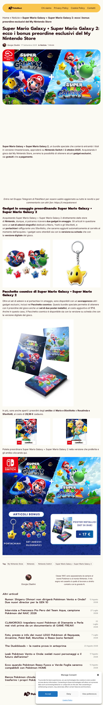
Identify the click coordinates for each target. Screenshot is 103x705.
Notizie (16, 17)
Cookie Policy (67, 700)
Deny (69, 694)
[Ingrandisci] (70, 322)
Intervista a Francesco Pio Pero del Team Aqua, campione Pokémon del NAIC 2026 (42, 612)
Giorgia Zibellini (13, 45)
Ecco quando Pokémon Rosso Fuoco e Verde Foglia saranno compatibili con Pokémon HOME (43, 666)
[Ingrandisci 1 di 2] (47, 243)
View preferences (89, 694)
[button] (98, 675)
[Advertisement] (51, 124)
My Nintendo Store (15, 564)
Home (6, 17)
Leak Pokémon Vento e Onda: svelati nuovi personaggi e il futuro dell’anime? (43, 655)
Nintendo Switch (45, 564)
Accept (48, 694)
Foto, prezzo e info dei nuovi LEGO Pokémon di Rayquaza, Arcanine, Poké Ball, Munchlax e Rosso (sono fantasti (42, 636)
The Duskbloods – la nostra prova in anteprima (35, 646)
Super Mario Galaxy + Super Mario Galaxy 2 (26, 146)
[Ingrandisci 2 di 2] (97, 243)
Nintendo (30, 564)
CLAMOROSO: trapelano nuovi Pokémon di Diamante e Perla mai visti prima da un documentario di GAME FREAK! (44, 624)
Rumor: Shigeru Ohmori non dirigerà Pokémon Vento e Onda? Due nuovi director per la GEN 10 (45, 601)
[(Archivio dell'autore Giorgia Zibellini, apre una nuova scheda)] (28, 579)
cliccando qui (20, 452)
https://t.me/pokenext (65, 202)
